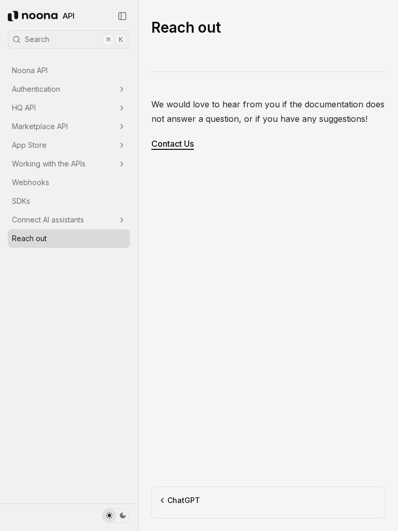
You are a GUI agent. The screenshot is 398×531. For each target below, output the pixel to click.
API (69, 16)
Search (74, 39)
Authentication (36, 89)
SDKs (21, 201)
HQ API (24, 107)
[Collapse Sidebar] (122, 16)
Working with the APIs (49, 163)
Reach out (29, 238)
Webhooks (30, 182)
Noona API (30, 70)
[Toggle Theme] (116, 515)
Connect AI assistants (48, 219)
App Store (29, 145)
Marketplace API (40, 126)
